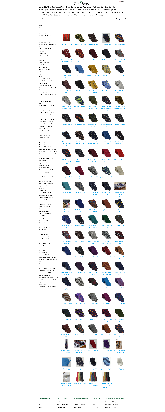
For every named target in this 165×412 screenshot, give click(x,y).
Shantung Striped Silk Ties (45, 204)
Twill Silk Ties (42, 230)
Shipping (41, 407)
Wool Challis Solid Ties (44, 243)
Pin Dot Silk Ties (43, 67)
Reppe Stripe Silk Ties (44, 186)
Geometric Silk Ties (43, 83)
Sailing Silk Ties (42, 191)
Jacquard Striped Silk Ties (45, 138)
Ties (44, 28)
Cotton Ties (41, 60)
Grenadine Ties (61, 407)
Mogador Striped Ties (44, 163)
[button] (122, 1)
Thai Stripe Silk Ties (43, 223)
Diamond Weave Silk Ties (45, 63)
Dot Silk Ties (42, 65)
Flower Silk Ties (42, 76)
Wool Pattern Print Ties (44, 255)
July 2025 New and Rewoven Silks (47, 268)
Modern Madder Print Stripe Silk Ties (48, 154)
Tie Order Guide (61, 402)
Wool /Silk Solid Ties (44, 250)
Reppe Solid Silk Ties (44, 188)
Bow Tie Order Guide (62, 405)
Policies (75, 402)
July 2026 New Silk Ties (44, 33)
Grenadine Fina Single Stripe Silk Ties (48, 112)
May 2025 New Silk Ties (45, 264)
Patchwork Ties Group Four (45, 40)
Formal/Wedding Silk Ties (45, 79)
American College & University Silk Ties (47, 46)
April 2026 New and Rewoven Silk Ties (48, 278)
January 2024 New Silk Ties (45, 273)
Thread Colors (77, 407)
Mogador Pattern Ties (44, 168)
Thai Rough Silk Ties (44, 218)
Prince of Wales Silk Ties (45, 181)
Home (40, 28)
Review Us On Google (110, 407)
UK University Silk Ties (44, 241)
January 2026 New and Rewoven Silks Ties (48, 260)
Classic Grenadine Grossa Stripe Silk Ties (47, 89)
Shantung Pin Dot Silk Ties (45, 209)
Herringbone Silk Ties (44, 133)
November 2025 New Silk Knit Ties (47, 287)
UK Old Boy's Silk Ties (44, 237)
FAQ (40, 405)
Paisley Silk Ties (42, 174)
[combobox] (70, 19)
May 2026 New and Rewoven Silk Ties (48, 282)
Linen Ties (41, 140)
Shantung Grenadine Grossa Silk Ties (48, 197)
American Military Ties (44, 42)
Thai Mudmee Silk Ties (44, 225)
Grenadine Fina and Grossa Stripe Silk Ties (48, 102)
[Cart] (125, 19)
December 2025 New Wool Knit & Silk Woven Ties (48, 290)
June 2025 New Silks (44, 266)
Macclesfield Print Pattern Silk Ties (47, 149)
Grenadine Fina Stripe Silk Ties (46, 117)
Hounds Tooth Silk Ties (44, 135)
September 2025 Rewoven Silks (46, 271)
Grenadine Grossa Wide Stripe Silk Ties (48, 99)
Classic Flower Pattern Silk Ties (46, 74)
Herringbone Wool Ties (44, 131)
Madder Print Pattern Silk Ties (46, 158)
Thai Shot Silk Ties (43, 220)
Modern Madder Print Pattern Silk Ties (48, 152)
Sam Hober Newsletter (79, 405)
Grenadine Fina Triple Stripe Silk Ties (48, 119)
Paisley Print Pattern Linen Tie (46, 177)
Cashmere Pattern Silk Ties (45, 58)
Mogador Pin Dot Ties (44, 165)
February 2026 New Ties (45, 284)
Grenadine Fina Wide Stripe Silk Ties (48, 122)
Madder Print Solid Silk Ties (45, 156)
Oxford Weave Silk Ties (44, 172)
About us (94, 402)
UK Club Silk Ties (43, 232)
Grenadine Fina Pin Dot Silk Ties (47, 106)
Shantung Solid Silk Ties (44, 202)
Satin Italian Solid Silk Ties (45, 195)
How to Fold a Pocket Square (112, 405)
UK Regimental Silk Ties (44, 239)
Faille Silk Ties (42, 72)
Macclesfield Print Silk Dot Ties (46, 147)
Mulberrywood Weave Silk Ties (46, 170)
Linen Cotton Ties (43, 145)
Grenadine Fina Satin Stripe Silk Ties (48, 110)
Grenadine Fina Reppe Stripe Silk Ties (48, 108)
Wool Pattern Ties (43, 253)
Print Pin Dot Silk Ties (44, 70)
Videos (93, 405)
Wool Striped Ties (43, 248)
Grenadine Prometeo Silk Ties (46, 124)
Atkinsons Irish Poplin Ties (45, 49)
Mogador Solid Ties (43, 161)
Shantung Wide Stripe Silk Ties (46, 207)
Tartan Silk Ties (42, 216)
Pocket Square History (110, 402)
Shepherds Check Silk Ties (45, 214)
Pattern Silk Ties (43, 38)
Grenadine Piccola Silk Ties (45, 126)
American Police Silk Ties (45, 35)
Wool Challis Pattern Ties (45, 246)
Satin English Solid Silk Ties (45, 193)
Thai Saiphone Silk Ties (44, 227)
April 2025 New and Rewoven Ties (47, 257)
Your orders (42, 402)
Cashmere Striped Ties (44, 56)
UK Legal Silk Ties (43, 234)
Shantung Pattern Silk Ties (45, 211)
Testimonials (95, 407)
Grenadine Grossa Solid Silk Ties (46, 86)
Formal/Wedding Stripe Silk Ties (46, 81)
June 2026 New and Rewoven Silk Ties (48, 280)
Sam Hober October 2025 (45, 275)
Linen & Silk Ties (43, 142)
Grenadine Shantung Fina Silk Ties (47, 200)
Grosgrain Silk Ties (43, 129)
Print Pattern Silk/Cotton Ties (46, 184)
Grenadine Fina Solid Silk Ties (46, 115)
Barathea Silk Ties (43, 51)
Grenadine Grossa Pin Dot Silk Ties (47, 94)
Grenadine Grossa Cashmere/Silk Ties (48, 92)
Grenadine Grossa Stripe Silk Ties (47, 97)
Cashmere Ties (42, 53)
